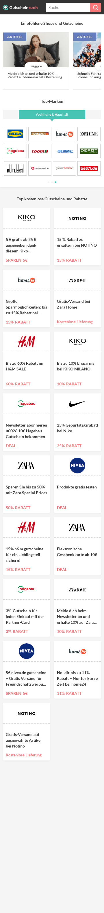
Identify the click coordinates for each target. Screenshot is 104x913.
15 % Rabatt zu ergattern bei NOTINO (77, 242)
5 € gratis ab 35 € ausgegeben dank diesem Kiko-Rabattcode (21, 245)
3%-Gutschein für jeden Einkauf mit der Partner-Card (25, 616)
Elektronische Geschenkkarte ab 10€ (77, 551)
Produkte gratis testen (77, 486)
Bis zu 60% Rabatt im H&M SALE (24, 366)
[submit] (95, 7)
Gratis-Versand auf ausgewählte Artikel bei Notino (24, 740)
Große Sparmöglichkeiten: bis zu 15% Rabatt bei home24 (26, 307)
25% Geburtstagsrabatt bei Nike (77, 428)
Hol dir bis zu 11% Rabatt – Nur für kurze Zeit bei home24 (77, 678)
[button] (48, 182)
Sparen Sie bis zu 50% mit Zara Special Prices (26, 489)
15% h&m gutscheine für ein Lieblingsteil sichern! (24, 554)
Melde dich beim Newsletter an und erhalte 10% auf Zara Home (75, 616)
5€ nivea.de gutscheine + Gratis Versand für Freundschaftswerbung (26, 678)
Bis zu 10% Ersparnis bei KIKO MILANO (75, 366)
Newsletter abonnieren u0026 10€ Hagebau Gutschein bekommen (26, 431)
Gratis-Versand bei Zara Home (73, 304)
